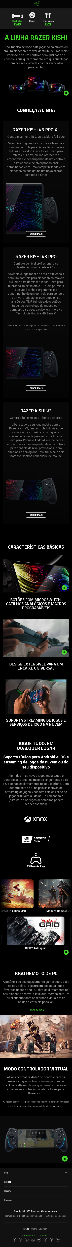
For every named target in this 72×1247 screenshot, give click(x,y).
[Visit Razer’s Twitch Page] (51, 1240)
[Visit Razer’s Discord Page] (58, 1240)
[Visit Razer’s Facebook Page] (14, 1240)
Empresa (8, 1200)
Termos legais (11, 1216)
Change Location (40, 1229)
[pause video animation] (68, 93)
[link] (37, 4)
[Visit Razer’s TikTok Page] (45, 1240)
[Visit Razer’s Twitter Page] (33, 1240)
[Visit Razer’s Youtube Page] (39, 1240)
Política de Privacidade (31, 1216)
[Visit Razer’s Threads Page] (27, 1240)
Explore (7, 1182)
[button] (5, 4)
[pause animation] (66, 952)
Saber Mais (36, 234)
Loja (6, 1173)
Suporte (7, 1191)
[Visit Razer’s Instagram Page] (20, 1240)
